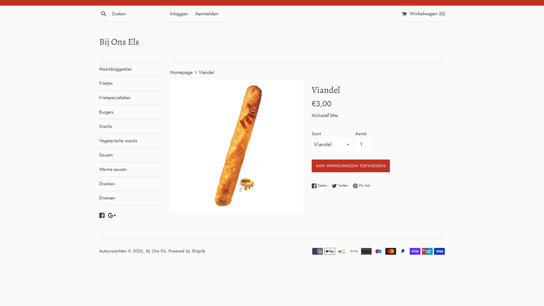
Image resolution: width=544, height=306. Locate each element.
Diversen (107, 198)
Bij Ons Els (119, 41)
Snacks (105, 126)
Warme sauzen (113, 169)
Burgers (106, 112)
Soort (316, 134)
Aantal (361, 134)
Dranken (107, 183)
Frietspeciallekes (114, 97)
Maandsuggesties (115, 69)
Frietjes (105, 83)
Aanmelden (206, 13)
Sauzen (106, 155)
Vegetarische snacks (118, 140)
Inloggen (179, 13)
